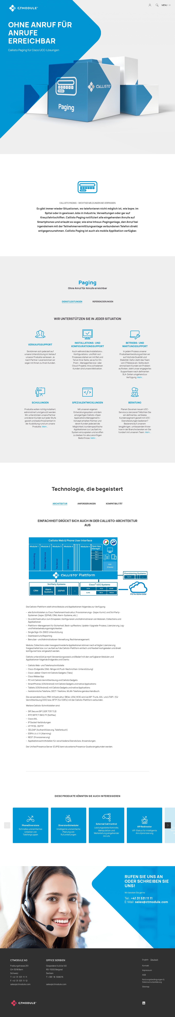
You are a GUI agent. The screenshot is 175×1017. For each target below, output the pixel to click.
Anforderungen (87, 503)
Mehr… (140, 377)
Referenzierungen (102, 301)
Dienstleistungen (72, 301)
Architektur (60, 503)
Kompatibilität (114, 503)
